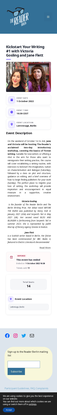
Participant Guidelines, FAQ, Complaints (26, 388)
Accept (9, 410)
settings (32, 404)
